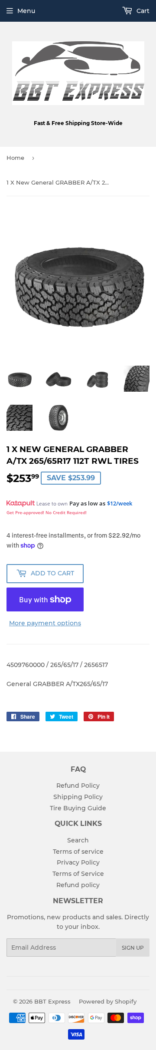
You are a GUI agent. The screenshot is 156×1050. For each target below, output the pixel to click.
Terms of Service (78, 874)
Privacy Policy (78, 862)
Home (15, 157)
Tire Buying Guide (78, 808)
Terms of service (78, 851)
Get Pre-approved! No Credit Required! (46, 512)
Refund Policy (78, 785)
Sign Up (133, 947)
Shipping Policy (78, 797)
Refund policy (78, 885)
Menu (26, 11)
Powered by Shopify (107, 1001)
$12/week (119, 503)
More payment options (45, 623)
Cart (142, 11)
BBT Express (52, 1001)
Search (78, 840)
